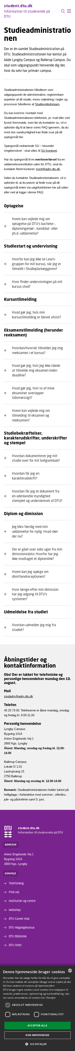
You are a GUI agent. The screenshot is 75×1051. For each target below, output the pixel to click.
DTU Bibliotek (18, 936)
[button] (69, 11)
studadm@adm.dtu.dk (18, 696)
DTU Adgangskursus (22, 927)
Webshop (15, 910)
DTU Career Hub (19, 918)
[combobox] (70, 971)
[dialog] (37, 1008)
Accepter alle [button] (37, 1025)
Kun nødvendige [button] (37, 1035)
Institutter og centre (22, 901)
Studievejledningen (47, 104)
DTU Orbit (15, 945)
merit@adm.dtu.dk (48, 169)
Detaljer (51, 997)
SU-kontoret (49, 150)
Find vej (14, 892)
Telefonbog (16, 883)
